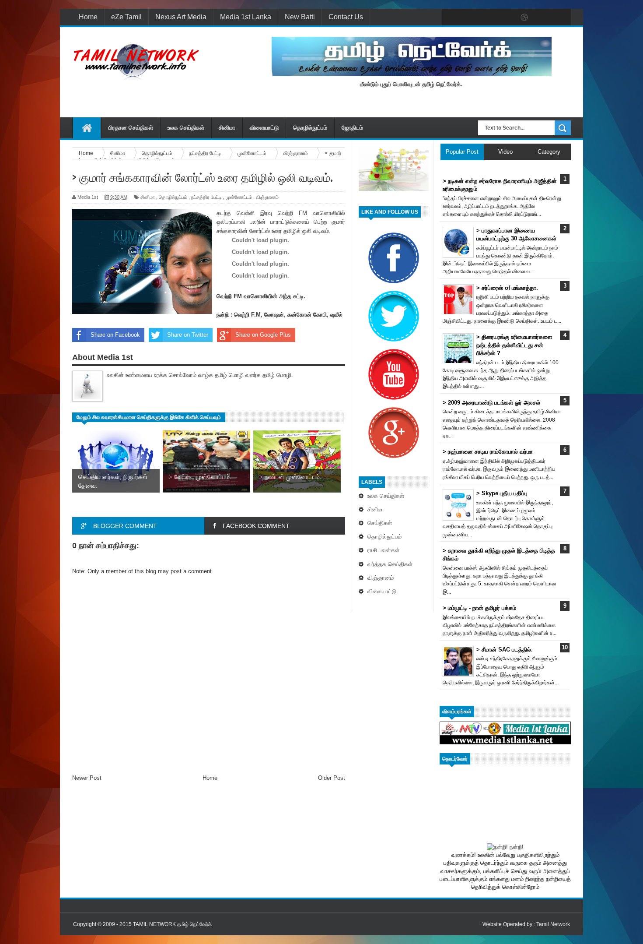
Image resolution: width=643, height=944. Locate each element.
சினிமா (227, 127)
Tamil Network (553, 924)
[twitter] (469, 17)
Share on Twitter (187, 334)
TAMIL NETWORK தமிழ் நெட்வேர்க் (172, 924)
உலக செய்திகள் (186, 127)
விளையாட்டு (264, 127)
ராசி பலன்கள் (383, 550)
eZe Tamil (126, 17)
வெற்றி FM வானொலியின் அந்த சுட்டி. (261, 296)
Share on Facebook (115, 334)
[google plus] (561, 17)
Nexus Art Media (180, 17)
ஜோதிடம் (352, 127)
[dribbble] (524, 17)
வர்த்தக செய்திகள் (389, 564)
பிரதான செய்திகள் (130, 127)
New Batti (300, 17)
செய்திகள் (379, 523)
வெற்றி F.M (247, 314)
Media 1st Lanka (245, 17)
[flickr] (506, 17)
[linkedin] (543, 17)
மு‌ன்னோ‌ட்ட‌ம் (239, 197)
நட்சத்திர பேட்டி (206, 197)
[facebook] (451, 17)
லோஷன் (274, 314)
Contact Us (345, 17)
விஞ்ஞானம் (380, 577)
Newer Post (86, 778)
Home (88, 17)
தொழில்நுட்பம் (310, 127)
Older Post (331, 778)
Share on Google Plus (263, 334)
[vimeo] (487, 17)
